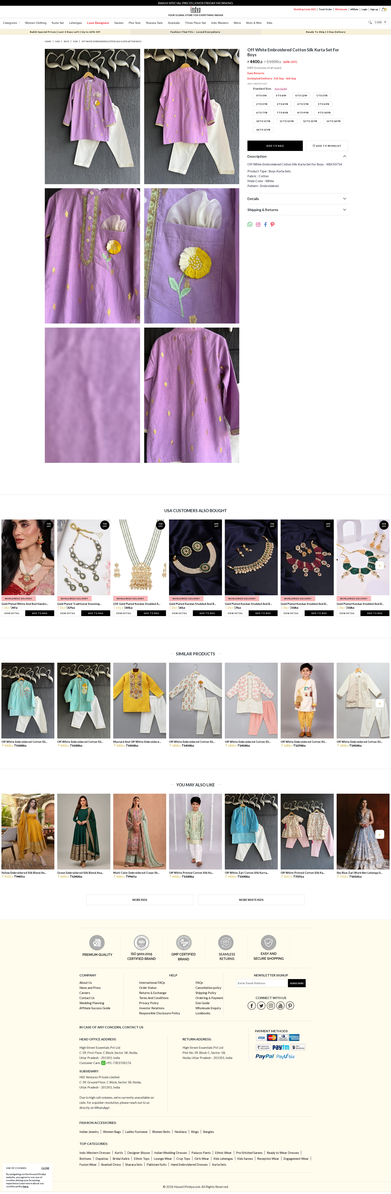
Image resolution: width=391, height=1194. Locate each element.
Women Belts (161, 1131)
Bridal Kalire (121, 1158)
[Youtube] (280, 1005)
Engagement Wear (296, 1158)
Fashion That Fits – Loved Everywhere (195, 31)
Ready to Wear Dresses (283, 1152)
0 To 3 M (261, 95)
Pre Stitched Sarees (249, 1152)
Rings (195, 1131)
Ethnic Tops (141, 1158)
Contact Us (86, 998)
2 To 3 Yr (261, 104)
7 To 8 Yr (282, 112)
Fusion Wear (88, 1164)
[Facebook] (252, 1005)
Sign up (374, 9)
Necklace (181, 1131)
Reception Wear (268, 1158)
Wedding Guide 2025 (305, 9)
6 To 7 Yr (261, 112)
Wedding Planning (91, 1003)
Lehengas (75, 22)
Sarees (118, 22)
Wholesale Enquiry (208, 1008)
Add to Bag (275, 145)
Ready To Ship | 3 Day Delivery (326, 31)
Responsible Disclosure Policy (159, 1013)
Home (48, 41)
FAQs (199, 982)
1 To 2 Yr (321, 95)
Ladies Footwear (136, 1131)
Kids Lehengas (223, 1158)
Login (364, 9)
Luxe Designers (98, 22)
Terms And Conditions (154, 998)
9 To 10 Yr (324, 112)
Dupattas (102, 1158)
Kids (269, 22)
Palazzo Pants (201, 1152)
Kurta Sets (219, 1164)
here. (26, 1186)
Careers (84, 993)
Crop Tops (183, 1158)
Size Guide (281, 88)
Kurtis (119, 1152)
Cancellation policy (208, 987)
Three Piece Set (195, 22)
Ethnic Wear (223, 1152)
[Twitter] (261, 1005)
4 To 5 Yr (303, 104)
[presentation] (12, 565)
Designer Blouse (138, 1152)
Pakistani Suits (157, 1164)
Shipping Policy (206, 993)
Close (45, 1168)
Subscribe (297, 983)
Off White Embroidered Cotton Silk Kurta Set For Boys (111, 41)
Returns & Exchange (152, 993)
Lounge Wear (163, 1158)
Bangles (208, 1131)
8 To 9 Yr (303, 112)
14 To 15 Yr (263, 129)
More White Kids (251, 899)
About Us (85, 982)
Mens (237, 22)
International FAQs (152, 982)
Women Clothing (35, 22)
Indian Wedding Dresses (170, 1152)
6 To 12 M (301, 95)
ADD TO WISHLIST (328, 145)
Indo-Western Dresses (94, 1152)
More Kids (139, 899)
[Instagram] (271, 1005)
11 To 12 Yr (287, 121)
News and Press (90, 987)
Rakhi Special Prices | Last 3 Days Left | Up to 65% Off (65, 31)
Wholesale (341, 9)
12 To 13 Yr (310, 121)
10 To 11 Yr (263, 121)
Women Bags (112, 1131)
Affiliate (354, 9)
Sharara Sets (154, 22)
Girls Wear (201, 1158)
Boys (66, 41)
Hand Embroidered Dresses (189, 1164)
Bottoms (85, 1158)
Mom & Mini (253, 22)
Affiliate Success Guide (94, 1008)
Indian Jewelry (89, 1131)
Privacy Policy (149, 1003)
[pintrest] (290, 1005)
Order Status (148, 987)
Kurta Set (58, 22)
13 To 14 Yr (333, 121)
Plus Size (135, 22)
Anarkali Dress (111, 1164)
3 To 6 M (281, 95)
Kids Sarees (245, 1158)
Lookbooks (203, 1013)
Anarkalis (174, 22)
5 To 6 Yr (323, 104)
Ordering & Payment (209, 998)
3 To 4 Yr (282, 104)
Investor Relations (151, 1008)
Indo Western (219, 22)
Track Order (325, 9)
